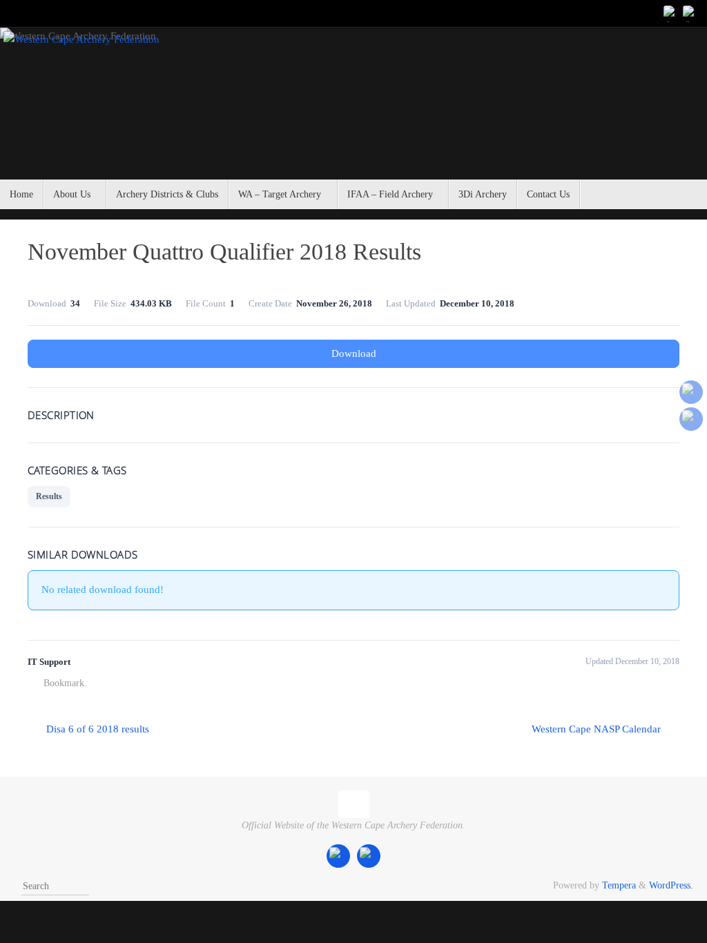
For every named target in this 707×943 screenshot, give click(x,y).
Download (353, 353)
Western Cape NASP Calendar (598, 729)
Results (49, 496)
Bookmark (63, 683)
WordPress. (671, 885)
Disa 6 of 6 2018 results (96, 729)
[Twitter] (690, 13)
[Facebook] (671, 13)
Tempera (619, 885)
